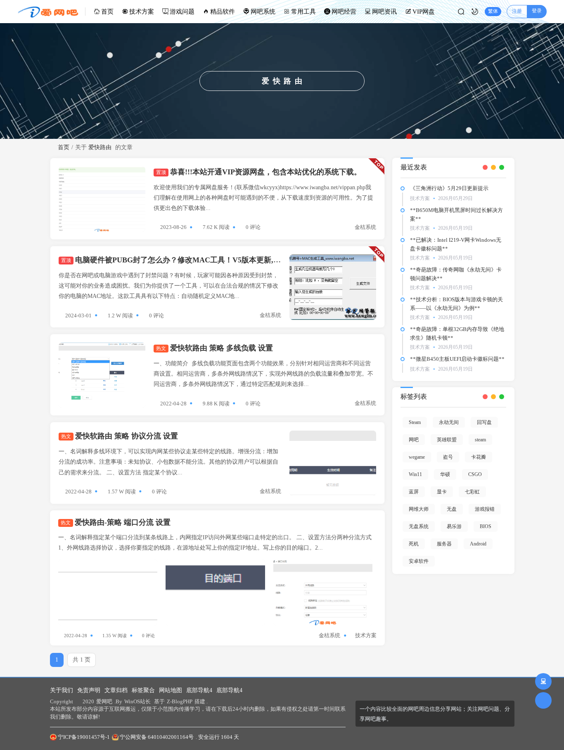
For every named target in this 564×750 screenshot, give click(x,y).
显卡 (442, 492)
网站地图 (170, 690)
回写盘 (484, 422)
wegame (417, 457)
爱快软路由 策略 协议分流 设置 (119, 436)
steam (480, 440)
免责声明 (88, 690)
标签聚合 (143, 690)
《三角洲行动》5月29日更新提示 (449, 188)
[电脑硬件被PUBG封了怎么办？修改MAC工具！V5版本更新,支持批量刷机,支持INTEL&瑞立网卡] (332, 287)
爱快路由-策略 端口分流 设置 (116, 522)
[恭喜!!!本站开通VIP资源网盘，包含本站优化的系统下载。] (102, 199)
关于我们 (61, 690)
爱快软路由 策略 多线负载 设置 (214, 348)
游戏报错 (485, 509)
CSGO (475, 474)
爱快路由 (99, 147)
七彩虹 (472, 492)
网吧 (414, 440)
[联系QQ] (543, 682)
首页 (107, 11)
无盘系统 (419, 526)
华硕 (445, 474)
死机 (414, 544)
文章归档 (116, 690)
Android (478, 544)
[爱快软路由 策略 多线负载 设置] (102, 375)
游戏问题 (182, 11)
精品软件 (222, 11)
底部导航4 (199, 690)
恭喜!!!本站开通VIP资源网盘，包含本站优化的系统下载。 (258, 172)
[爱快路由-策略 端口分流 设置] (108, 592)
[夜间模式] (475, 11)
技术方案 (141, 11)
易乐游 (454, 526)
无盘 (452, 509)
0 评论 (253, 227)
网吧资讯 (384, 11)
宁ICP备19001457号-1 (84, 737)
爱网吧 (104, 701)
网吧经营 (344, 11)
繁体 (493, 11)
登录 (537, 11)
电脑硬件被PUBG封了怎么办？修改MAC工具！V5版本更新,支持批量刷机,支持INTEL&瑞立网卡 (227, 260)
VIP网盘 (423, 11)
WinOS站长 (137, 701)
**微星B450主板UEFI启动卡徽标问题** (457, 359)
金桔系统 (365, 227)
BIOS (485, 526)
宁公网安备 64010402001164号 (157, 737)
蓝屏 (414, 492)
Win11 (415, 474)
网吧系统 (263, 11)
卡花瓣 (478, 457)
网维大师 (419, 509)
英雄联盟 (447, 440)
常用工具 (303, 11)
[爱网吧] (51, 11)
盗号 (448, 457)
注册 (517, 11)
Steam (415, 422)
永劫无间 (449, 422)
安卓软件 (419, 561)
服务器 (444, 544)
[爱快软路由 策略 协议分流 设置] (332, 463)
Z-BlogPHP (179, 701)
